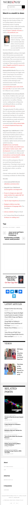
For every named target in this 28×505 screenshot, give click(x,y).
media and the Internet (9, 227)
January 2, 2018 (8, 425)
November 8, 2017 (8, 439)
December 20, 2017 (8, 431)
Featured (6, 415)
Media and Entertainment (11, 423)
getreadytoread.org (9, 106)
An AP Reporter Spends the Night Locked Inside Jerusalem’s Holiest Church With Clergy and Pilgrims (13, 315)
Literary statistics (9, 212)
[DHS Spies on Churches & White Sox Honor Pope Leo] (10, 359)
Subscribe (6, 489)
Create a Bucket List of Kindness (12, 424)
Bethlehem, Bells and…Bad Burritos (13, 430)
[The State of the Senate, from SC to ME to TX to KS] (10, 374)
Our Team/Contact (8, 466)
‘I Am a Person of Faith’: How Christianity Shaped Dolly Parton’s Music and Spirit (14, 334)
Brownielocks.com (13, 32)
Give (5, 469)
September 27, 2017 (8, 453)
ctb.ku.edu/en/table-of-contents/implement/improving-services (14, 125)
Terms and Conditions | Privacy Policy (13, 500)
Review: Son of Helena (10, 328)
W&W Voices (13, 415)
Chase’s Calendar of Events (14, 30)
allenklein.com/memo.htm (11, 184)
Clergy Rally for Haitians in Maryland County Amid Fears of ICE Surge (13, 323)
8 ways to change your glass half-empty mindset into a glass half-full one (14, 195)
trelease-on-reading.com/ (11, 217)
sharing (18, 227)
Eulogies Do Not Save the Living (13, 308)
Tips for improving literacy (11, 200)
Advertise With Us (8, 479)
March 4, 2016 (6, 9)
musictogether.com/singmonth (13, 189)
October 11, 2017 (8, 446)
